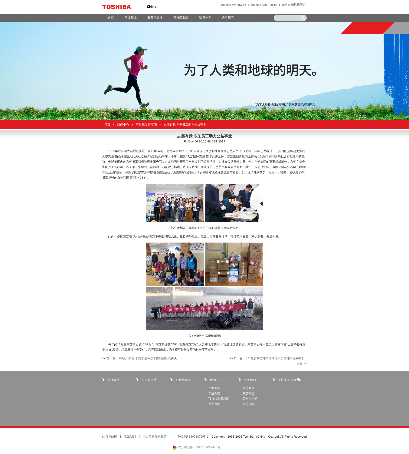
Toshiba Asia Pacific (264, 5)
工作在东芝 (249, 399)
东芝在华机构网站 (294, 5)
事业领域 (114, 380)
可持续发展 (183, 380)
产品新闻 (214, 393)
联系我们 (130, 436)
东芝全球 (248, 388)
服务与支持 (149, 380)
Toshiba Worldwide (233, 5)
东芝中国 (248, 393)
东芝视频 (248, 404)
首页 (107, 124)
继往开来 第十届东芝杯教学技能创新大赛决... (149, 358)
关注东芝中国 (287, 380)
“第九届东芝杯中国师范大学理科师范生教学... (276, 358)
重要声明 (214, 404)
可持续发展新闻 (146, 124)
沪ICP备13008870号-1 (193, 436)
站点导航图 (109, 436)
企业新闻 (214, 388)
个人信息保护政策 (155, 436)
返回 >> (302, 363)
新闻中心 (123, 124)
